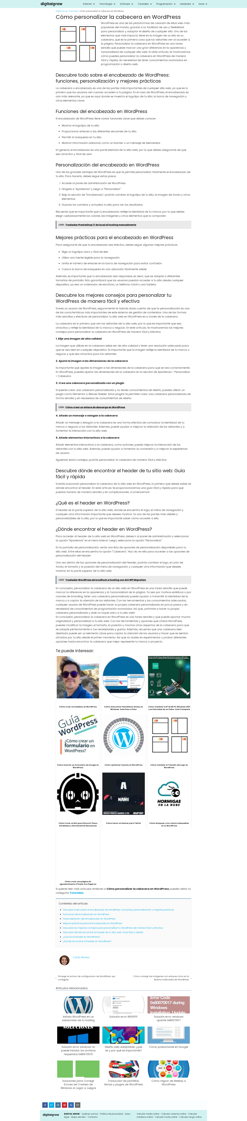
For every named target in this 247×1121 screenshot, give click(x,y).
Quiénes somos (90, 1113)
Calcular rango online (190, 1117)
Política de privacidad (111, 1113)
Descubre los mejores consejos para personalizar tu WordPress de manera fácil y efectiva (113, 928)
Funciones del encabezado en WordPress (86, 914)
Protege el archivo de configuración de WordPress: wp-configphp (87, 978)
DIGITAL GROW (72, 1113)
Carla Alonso (81, 957)
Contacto (93, 1117)
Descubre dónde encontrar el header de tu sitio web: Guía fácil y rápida (103, 932)
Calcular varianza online (173, 1113)
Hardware (185, 4)
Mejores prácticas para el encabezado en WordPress (92, 923)
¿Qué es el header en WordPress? (81, 937)
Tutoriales (143, 4)
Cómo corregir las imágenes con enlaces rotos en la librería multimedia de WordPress (161, 978)
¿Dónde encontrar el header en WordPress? (87, 941)
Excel (201, 4)
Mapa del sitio (78, 1117)
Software (125, 4)
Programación (164, 4)
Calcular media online (148, 1113)
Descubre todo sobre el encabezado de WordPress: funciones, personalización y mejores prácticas (118, 909)
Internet (87, 4)
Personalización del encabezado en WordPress (89, 918)
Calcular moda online (166, 1117)
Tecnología (105, 4)
